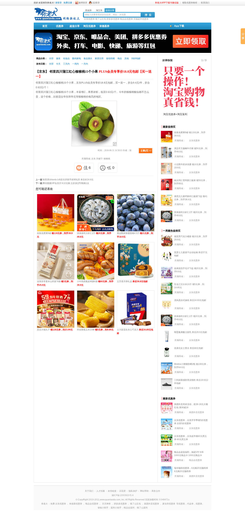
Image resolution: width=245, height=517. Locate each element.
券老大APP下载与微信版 (167, 2)
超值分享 (75, 26)
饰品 (119, 58)
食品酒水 (88, 58)
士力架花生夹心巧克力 (135, 331)
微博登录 (83, 2)
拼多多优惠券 (113, 19)
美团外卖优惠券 (196, 412)
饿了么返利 (142, 507)
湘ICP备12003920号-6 (123, 495)
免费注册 (67, 2)
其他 (126, 58)
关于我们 (89, 491)
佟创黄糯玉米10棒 (95, 329)
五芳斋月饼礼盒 (132, 281)
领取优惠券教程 (189, 2)
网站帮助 (144, 491)
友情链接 (112, 491)
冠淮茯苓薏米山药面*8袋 (55, 283)
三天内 (66, 64)
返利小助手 (116, 507)
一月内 (84, 64)
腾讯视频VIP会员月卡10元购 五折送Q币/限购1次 (66, 183)
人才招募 (100, 491)
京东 (93, 158)
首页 (44, 26)
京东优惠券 (89, 19)
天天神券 (106, 503)
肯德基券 (104, 26)
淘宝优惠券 (89, 26)
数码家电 (76, 58)
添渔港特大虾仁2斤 (94, 235)
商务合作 (156, 491)
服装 (58, 58)
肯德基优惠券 (75, 503)
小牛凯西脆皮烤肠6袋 (95, 283)
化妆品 (66, 58)
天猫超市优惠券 (141, 19)
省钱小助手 (103, 507)
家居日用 (99, 58)
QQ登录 (96, 2)
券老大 (44, 503)
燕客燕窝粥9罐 (55, 235)
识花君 (122, 491)
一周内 (75, 64)
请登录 (58, 2)
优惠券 (59, 26)
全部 (51, 58)
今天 (58, 64)
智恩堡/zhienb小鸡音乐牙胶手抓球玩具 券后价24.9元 (68, 179)
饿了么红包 (100, 19)
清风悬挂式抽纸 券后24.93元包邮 (190, 300)
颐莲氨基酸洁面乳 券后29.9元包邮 (190, 332)
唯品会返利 (129, 507)
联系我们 (205, 2)
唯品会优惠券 (126, 19)
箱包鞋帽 (110, 58)
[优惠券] (57, 20)
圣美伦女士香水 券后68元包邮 (188, 348)
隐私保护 (133, 491)
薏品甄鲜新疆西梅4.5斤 (135, 235)
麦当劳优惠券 (168, 503)
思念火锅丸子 (55, 329)
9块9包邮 (135, 58)
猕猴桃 (107, 158)
